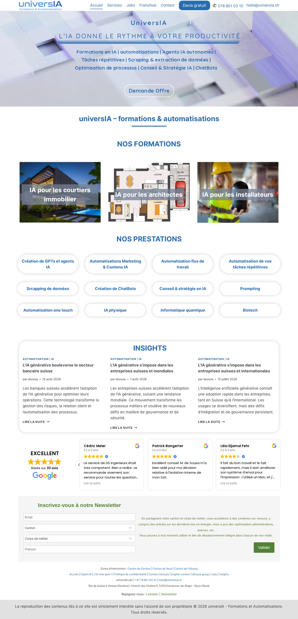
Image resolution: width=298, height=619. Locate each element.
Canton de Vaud (162, 568)
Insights (224, 574)
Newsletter (169, 594)
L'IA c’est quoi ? (103, 574)
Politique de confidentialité (130, 574)
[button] (79, 464)
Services (114, 5)
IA (52, 359)
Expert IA (86, 574)
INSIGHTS (150, 348)
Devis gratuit (194, 5)
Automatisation (35, 359)
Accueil (96, 5)
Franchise (147, 5)
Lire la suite (36, 422)
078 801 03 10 (230, 6)
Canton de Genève (139, 568)
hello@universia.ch (263, 5)
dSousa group (200, 574)
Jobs (131, 5)
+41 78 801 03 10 (145, 580)
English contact (180, 574)
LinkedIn (152, 594)
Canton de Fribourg (186, 568)
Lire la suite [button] (92, 483)
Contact (168, 5)
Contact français (159, 574)
